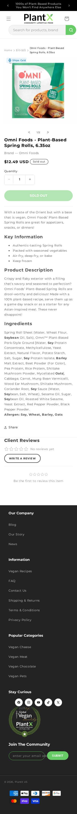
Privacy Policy (20, 620)
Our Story (16, 534)
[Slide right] (48, 132)
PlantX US (21, 781)
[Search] (71, 30)
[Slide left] (29, 132)
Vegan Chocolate (22, 666)
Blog (12, 525)
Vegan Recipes (20, 571)
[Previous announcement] (8, 5)
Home (8, 50)
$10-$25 (21, 50)
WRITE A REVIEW (22, 458)
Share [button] (13, 427)
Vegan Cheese (20, 647)
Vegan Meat (18, 657)
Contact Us (18, 591)
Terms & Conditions (24, 610)
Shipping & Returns (24, 600)
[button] (8, 18)
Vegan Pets (18, 676)
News (13, 544)
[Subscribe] (57, 755)
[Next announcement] (69, 5)
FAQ (12, 581)
